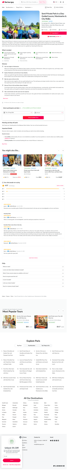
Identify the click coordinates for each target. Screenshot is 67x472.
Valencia (14, 424)
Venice (35, 424)
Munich (14, 414)
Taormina (36, 421)
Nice (35, 414)
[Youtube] (51, 440)
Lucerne (35, 412)
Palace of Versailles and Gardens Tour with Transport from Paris (8, 353)
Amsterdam (15, 402)
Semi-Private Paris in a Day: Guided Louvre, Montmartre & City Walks (42, 388)
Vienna (3, 426)
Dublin (3, 407)
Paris (3, 7)
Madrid (46, 412)
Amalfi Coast (5, 402)
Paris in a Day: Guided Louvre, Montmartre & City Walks (58, 371)
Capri (35, 405)
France (7, 296)
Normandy (46, 414)
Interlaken (36, 410)
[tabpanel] (33, 371)
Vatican (25, 424)
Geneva (56, 407)
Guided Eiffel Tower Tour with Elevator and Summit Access (42, 362)
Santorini (25, 419)
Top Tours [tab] (19, 345)
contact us (7, 138)
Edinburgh (15, 407)
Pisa (3, 417)
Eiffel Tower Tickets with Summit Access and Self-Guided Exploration (41, 380)
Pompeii (14, 417)
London (25, 412)
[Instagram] (54, 440)
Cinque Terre (47, 405)
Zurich (14, 426)
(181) (46, 29)
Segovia (35, 419)
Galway (46, 407)
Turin (56, 421)
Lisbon (14, 412)
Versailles (57, 424)
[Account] (60, 2)
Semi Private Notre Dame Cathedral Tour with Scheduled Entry (9, 388)
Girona (3, 410)
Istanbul (46, 410)
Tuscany (4, 424)
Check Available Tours (33, 117)
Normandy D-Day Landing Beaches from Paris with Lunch (58, 362)
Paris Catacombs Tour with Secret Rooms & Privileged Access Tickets (26, 371)
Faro (24, 407)
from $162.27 (55, 33)
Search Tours (42, 2)
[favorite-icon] (19, 156)
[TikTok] (56, 440)
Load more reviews (33, 257)
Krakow (56, 410)
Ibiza (24, 410)
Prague (56, 417)
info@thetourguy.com (39, 444)
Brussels (14, 405)
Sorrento (4, 421)
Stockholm (15, 421)
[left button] (58, 150)
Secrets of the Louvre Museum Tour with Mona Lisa (41, 353)
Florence (36, 407)
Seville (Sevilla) (47, 419)
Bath (45, 402)
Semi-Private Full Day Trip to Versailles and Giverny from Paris (58, 388)
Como (56, 405)
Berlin (56, 402)
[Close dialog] (20, 437)
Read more (5, 98)
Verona (45, 424)
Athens (24, 402)
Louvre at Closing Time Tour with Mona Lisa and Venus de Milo (26, 362)
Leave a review (60, 185)
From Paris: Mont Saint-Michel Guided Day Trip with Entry (8, 371)
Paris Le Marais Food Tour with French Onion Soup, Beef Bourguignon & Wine (26, 380)
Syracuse (25, 421)
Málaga (56, 412)
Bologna (4, 405)
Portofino (36, 417)
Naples (24, 414)
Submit (11, 460)
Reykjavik (4, 419)
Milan (3, 414)
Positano (46, 417)
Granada (15, 410)
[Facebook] (52, 440)
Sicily (56, 419)
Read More (4, 143)
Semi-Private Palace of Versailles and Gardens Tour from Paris (26, 353)
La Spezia (4, 412)
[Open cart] (63, 2)
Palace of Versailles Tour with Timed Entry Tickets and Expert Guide (9, 362)
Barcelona (36, 402)
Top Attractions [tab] (31, 345)
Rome (14, 419)
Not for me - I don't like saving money (11, 464)
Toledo (45, 421)
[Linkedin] (58, 440)
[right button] (63, 150)
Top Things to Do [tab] (46, 345)
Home (3, 296)
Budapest (25, 405)
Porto (24, 417)
